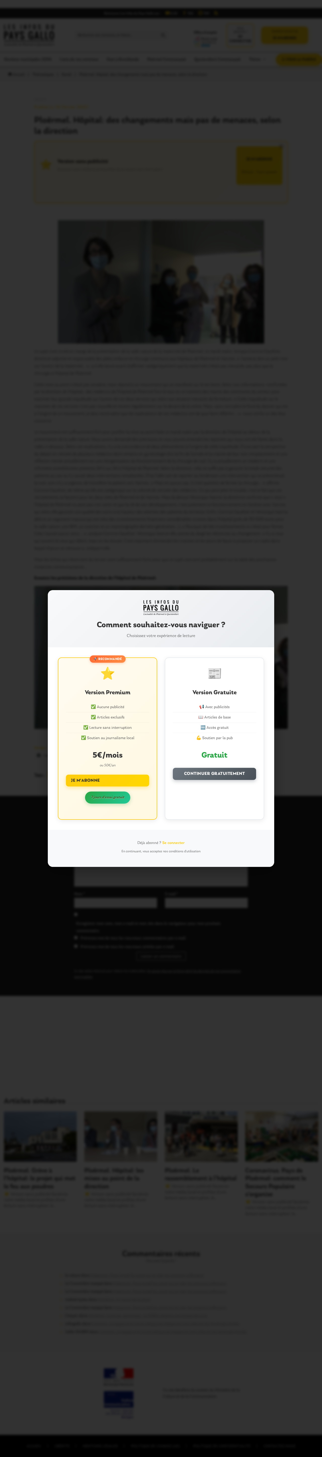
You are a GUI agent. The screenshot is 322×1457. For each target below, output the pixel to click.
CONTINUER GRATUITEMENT (214, 774)
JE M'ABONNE (85, 780)
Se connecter (173, 843)
